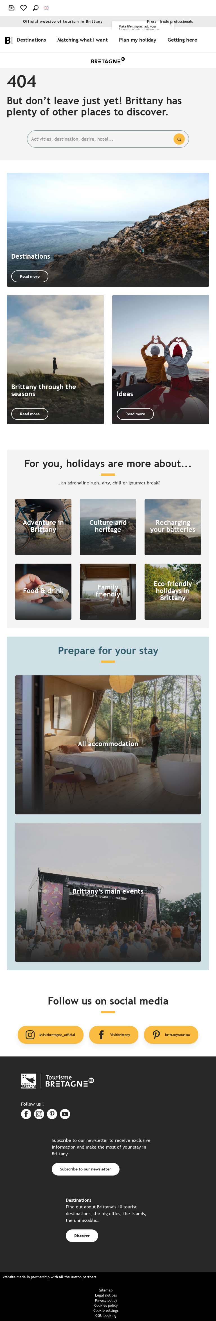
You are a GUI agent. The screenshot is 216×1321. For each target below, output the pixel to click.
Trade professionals (176, 21)
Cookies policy (106, 1305)
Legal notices (106, 1295)
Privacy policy (106, 1300)
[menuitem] (32, 39)
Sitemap (105, 1290)
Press (151, 21)
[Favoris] (24, 8)
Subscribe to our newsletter (85, 1169)
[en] (47, 8)
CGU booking (105, 1315)
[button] (36, 8)
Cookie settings (105, 1310)
